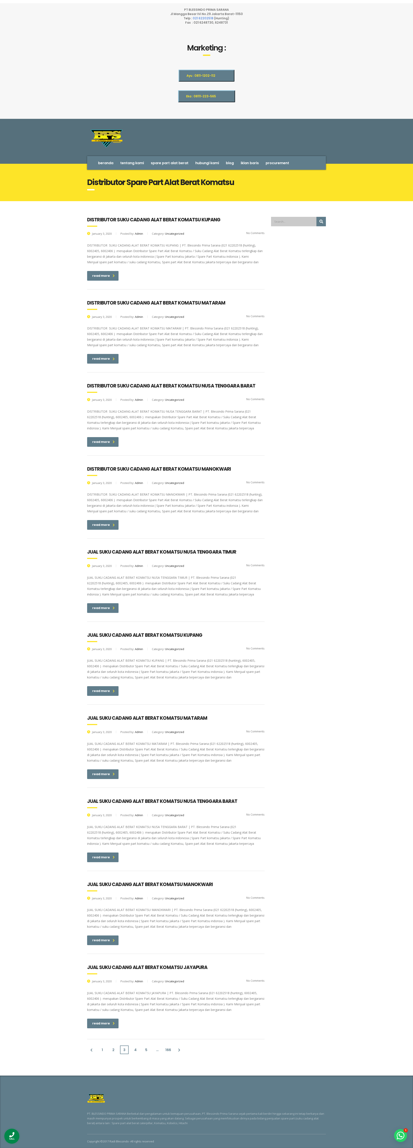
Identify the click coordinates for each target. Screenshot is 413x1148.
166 (168, 1049)
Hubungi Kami (207, 163)
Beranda (105, 163)
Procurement (277, 163)
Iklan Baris (250, 163)
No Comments (255, 233)
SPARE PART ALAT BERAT (169, 163)
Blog (230, 163)
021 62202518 (203, 18)
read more (101, 276)
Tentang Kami (132, 163)
